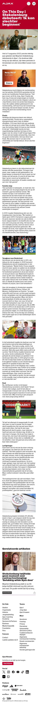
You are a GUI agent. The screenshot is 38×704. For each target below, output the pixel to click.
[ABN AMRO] (18, 686)
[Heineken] (3, 698)
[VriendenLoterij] (14, 690)
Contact (5, 638)
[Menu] (34, 3)
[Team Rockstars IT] (5, 694)
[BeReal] (3, 676)
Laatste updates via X (10, 640)
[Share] (34, 593)
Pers (4, 631)
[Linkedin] (27, 672)
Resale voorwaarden (27, 641)
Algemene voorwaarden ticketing (27, 638)
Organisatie (6, 610)
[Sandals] (23, 690)
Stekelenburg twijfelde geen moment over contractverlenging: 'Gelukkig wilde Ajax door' (17, 577)
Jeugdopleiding (8, 615)
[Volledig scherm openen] (34, 47)
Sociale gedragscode (27, 650)
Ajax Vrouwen (24, 612)
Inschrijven (8, 663)
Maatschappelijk (8, 626)
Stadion (5, 608)
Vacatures (23, 619)
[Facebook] (13, 672)
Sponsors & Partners (9, 621)
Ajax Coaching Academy (7, 618)
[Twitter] (3, 672)
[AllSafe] (28, 694)
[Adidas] (11, 686)
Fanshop (23, 622)
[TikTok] (22, 672)
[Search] (28, 3)
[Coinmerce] (13, 694)
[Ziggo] (5, 686)
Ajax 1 (22, 608)
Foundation (6, 628)
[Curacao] (5, 690)
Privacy (22, 624)
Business (5, 624)
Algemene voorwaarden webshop (24, 645)
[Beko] (9, 698)
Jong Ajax (23, 610)
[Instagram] (8, 672)
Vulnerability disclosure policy (26, 630)
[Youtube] (17, 672)
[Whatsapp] (8, 676)
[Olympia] (20, 694)
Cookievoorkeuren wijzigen (26, 634)
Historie (5, 612)
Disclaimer (23, 626)
